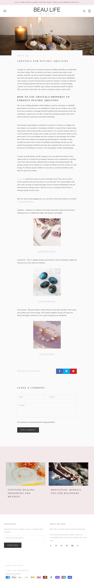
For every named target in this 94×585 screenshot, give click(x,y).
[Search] (84, 11)
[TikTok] (78, 545)
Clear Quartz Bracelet (47, 354)
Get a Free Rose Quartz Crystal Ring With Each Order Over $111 (47, 2)
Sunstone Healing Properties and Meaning (21, 493)
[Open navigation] (4, 11)
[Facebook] (51, 545)
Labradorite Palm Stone (47, 301)
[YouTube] (72, 545)
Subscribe (12, 545)
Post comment (28, 430)
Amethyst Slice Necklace (47, 251)
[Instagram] (61, 545)
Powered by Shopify (13, 574)
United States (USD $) (14, 565)
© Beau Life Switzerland (17, 570)
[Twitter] (56, 545)
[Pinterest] (67, 545)
